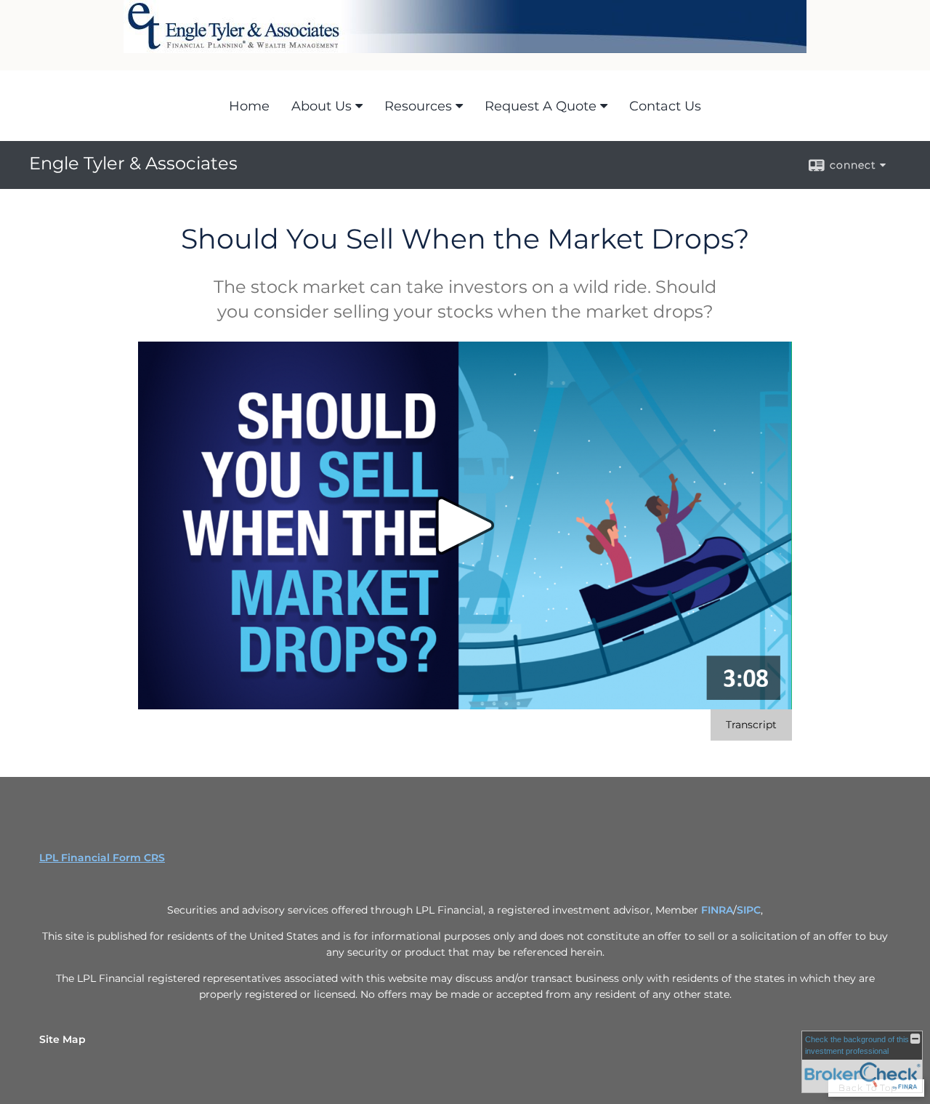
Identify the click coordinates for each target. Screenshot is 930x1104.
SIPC (749, 909)
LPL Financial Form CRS (102, 857)
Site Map (62, 1039)
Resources (418, 106)
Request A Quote (541, 106)
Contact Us (665, 106)
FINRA (717, 909)
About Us (321, 106)
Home (249, 106)
